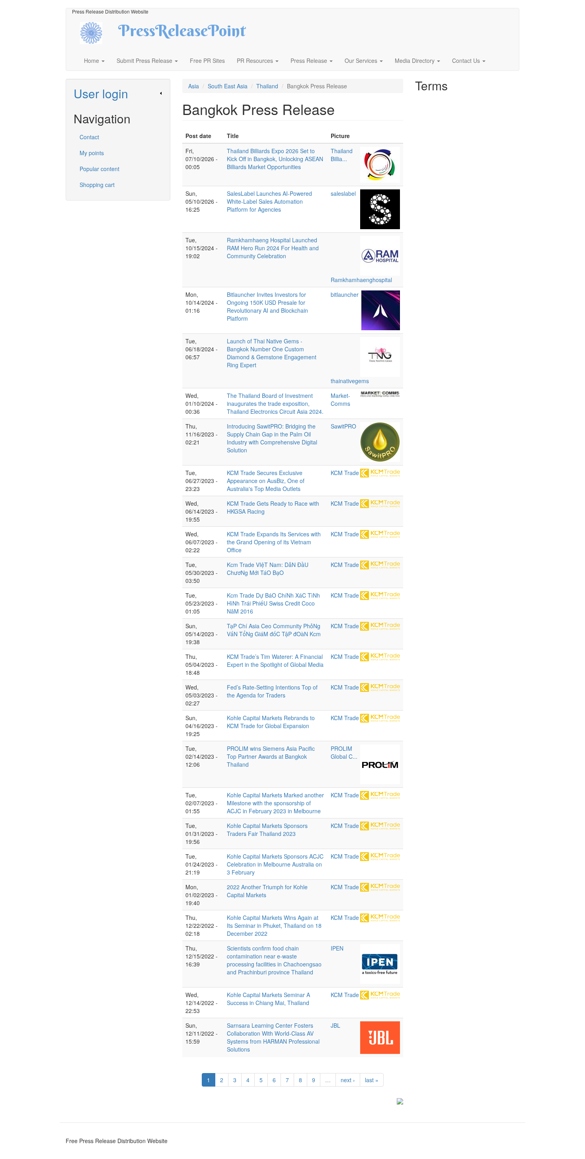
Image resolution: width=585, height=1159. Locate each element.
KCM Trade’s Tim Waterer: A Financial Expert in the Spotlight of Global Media (275, 660)
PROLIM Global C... (344, 752)
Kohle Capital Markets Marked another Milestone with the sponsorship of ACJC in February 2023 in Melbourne (275, 803)
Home (92, 60)
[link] (118, 93)
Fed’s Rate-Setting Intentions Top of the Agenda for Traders (272, 691)
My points (92, 153)
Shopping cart (97, 185)
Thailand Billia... (342, 155)
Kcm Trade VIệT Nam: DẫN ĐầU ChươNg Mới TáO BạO (267, 569)
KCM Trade (345, 473)
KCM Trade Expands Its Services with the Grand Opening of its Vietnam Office (274, 542)
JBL (335, 1025)
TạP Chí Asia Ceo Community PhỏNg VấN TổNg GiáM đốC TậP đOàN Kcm (274, 630)
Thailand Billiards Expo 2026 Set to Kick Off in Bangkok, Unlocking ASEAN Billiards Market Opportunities (275, 159)
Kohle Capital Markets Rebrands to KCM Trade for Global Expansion (271, 722)
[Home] (98, 32)
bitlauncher (345, 294)
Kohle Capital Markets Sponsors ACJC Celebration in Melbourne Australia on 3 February (275, 864)
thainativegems (350, 381)
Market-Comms (340, 399)
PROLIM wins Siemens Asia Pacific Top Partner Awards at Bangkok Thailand (271, 756)
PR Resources (256, 60)
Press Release (310, 60)
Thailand (267, 86)
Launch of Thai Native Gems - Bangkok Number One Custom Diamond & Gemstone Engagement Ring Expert (271, 353)
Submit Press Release (145, 60)
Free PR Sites (207, 60)
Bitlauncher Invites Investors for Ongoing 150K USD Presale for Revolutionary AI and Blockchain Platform (267, 306)
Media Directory (415, 60)
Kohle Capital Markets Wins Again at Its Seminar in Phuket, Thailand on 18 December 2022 (274, 925)
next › (348, 1080)
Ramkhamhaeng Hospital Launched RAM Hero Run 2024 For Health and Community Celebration (273, 248)
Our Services (362, 60)
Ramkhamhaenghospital (361, 280)
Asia (193, 86)
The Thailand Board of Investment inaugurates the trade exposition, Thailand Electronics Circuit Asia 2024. (275, 403)
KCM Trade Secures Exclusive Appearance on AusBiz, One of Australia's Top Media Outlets (265, 481)
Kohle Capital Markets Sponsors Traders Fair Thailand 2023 (267, 830)
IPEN (337, 948)
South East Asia (228, 86)
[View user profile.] (380, 165)
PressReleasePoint (182, 33)
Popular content (99, 169)
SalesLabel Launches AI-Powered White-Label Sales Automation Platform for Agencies (269, 201)
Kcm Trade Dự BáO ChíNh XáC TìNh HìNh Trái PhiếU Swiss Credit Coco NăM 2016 (273, 603)
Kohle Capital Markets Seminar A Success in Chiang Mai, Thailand (268, 999)
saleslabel (343, 193)
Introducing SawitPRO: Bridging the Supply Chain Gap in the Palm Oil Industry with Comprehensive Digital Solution (272, 438)
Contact (89, 137)
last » (371, 1080)
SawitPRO (343, 426)
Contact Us (467, 60)
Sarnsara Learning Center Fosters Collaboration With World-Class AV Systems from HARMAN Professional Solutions (273, 1037)
